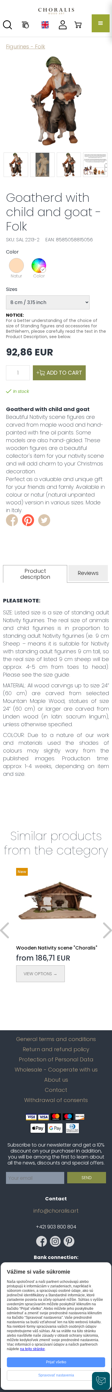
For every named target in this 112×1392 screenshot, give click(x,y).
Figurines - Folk (25, 46)
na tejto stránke (32, 1349)
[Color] (38, 265)
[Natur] (16, 265)
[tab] (35, 574)
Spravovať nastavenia (56, 1375)
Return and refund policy (56, 1049)
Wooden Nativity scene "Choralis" (56, 947)
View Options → (40, 974)
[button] (101, 23)
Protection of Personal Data (56, 1060)
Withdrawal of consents (56, 1100)
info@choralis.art (56, 1211)
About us (56, 1080)
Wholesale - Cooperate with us (56, 1070)
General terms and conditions (56, 1039)
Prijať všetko (56, 1362)
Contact (56, 1090)
